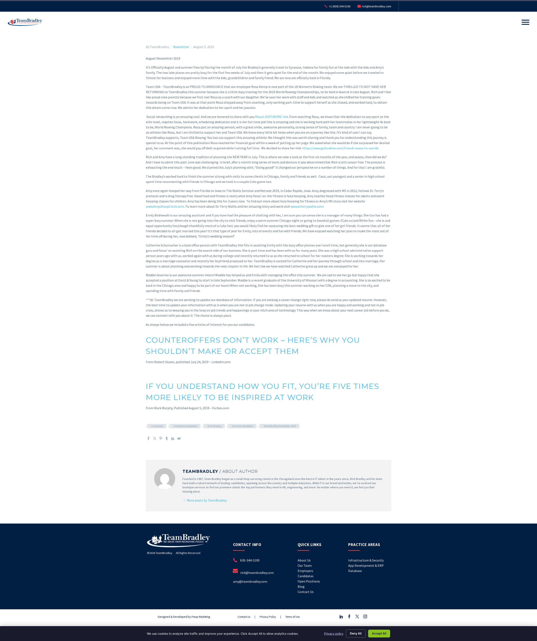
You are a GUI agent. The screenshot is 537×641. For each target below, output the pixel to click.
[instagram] (365, 617)
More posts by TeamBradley (207, 500)
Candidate (157, 426)
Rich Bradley (214, 426)
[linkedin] (341, 617)
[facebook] (349, 617)
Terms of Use (292, 617)
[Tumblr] (166, 438)
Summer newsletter (242, 426)
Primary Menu (525, 22)
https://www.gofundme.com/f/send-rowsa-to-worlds (340, 148)
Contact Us (306, 592)
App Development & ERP (366, 565)
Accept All (379, 633)
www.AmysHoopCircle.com (165, 206)
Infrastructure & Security (366, 560)
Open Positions (309, 581)
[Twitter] (154, 438)
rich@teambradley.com (376, 6)
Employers (305, 571)
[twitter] (357, 617)
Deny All (356, 633)
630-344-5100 (249, 560)
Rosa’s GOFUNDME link (271, 117)
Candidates (306, 576)
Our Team (305, 565)
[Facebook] (148, 438)
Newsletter (181, 47)
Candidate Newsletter (185, 426)
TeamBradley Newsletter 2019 (279, 426)
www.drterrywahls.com (306, 206)
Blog (301, 586)
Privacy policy (333, 633)
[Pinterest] (160, 438)
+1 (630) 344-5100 (339, 6)
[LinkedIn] (173, 438)
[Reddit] (179, 438)
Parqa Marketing (201, 617)
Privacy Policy (268, 617)
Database (355, 571)
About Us (304, 560)
